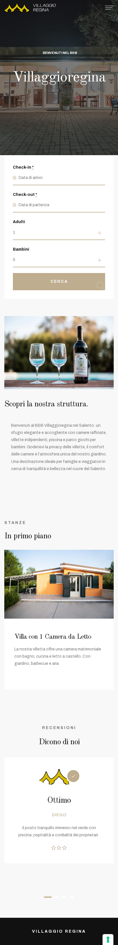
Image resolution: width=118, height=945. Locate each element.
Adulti (19, 222)
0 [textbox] (14, 260)
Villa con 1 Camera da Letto (52, 637)
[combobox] (59, 233)
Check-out (25, 194)
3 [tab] (64, 897)
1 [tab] (48, 897)
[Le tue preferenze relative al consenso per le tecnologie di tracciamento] (108, 939)
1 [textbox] (14, 232)
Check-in (23, 167)
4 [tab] (71, 897)
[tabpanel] (59, 810)
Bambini (21, 249)
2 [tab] (56, 897)
